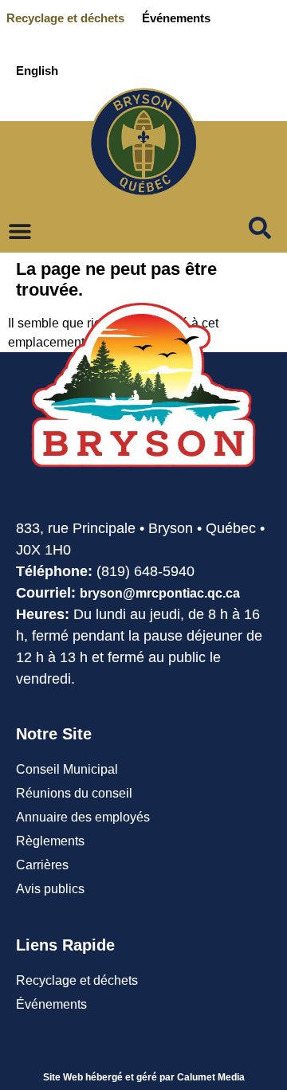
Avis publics (50, 889)
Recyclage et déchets (65, 18)
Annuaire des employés (83, 817)
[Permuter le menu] (20, 231)
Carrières (42, 865)
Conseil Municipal (67, 769)
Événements (176, 18)
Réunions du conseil (74, 793)
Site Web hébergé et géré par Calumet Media (144, 1077)
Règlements (50, 841)
